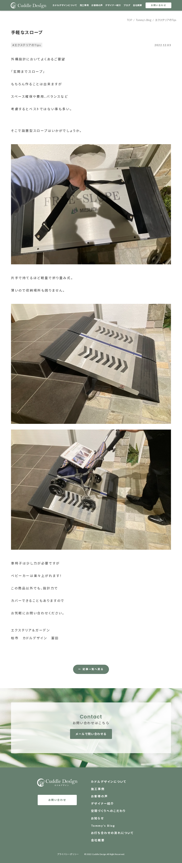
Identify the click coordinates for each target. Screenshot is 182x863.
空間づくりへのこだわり (108, 810)
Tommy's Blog (143, 20)
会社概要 (137, 5)
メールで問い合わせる (91, 734)
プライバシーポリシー (68, 854)
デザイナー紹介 (113, 5)
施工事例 (84, 5)
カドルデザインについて (64, 5)
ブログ (127, 5)
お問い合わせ (158, 5)
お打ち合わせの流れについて (112, 833)
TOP (129, 20)
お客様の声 (97, 5)
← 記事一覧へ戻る (90, 669)
